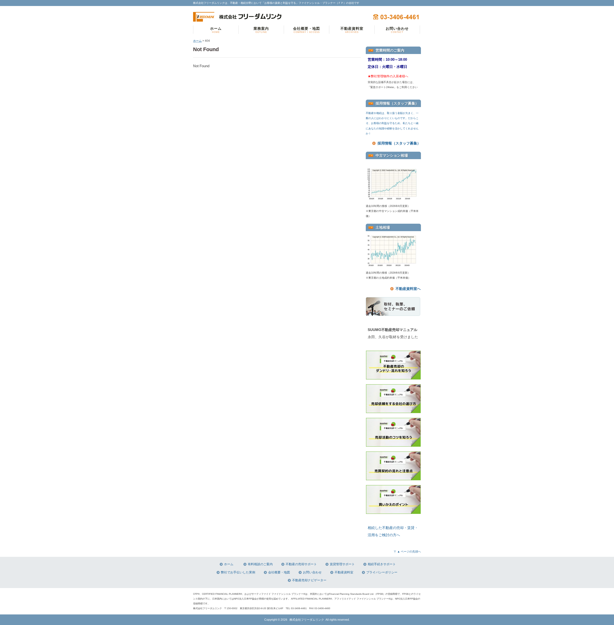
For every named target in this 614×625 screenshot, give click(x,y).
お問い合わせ (312, 572)
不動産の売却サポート (301, 564)
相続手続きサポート (382, 564)
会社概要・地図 (279, 572)
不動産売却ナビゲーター (309, 580)
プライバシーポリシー (381, 572)
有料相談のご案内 (260, 564)
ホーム (197, 40)
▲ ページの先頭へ (409, 551)
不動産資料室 (344, 572)
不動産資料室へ (408, 289)
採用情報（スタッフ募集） (399, 143)
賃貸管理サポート (342, 564)
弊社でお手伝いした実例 (238, 572)
